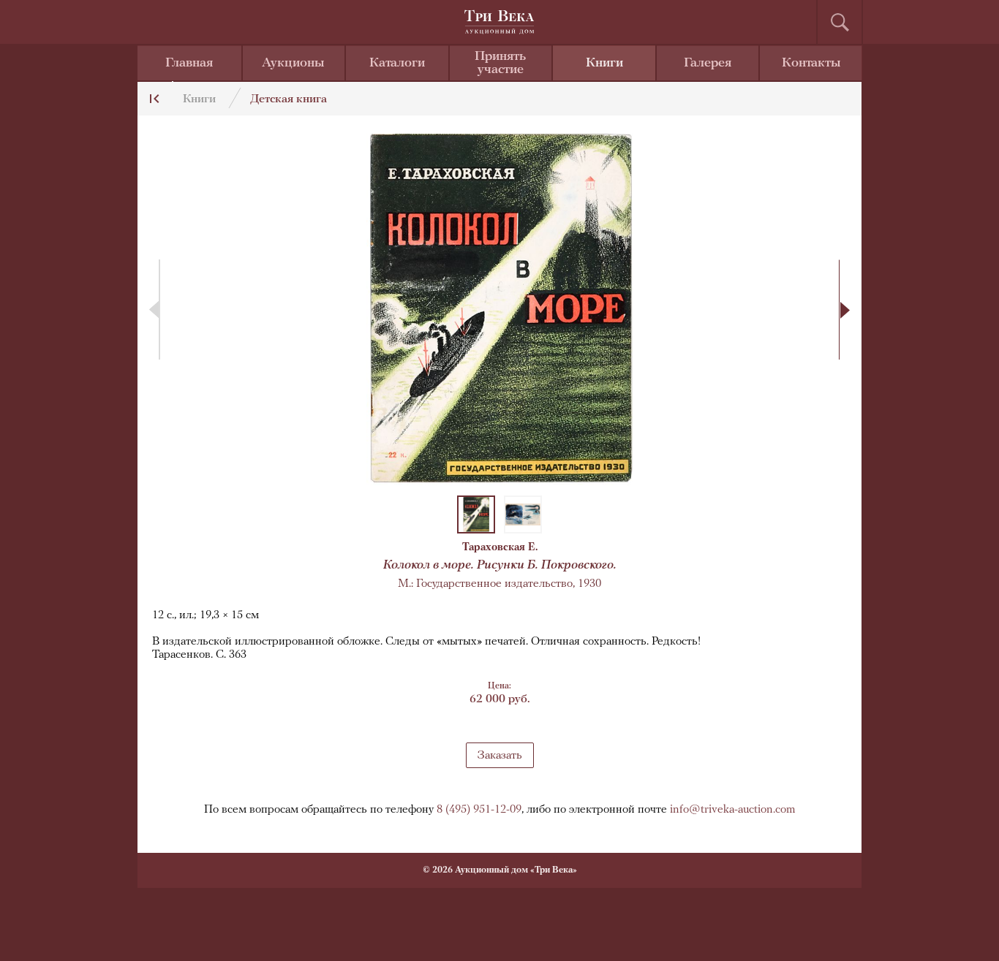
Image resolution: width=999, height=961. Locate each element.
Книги (604, 63)
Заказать (500, 755)
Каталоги (397, 63)
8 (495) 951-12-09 (479, 810)
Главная (189, 63)
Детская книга (288, 99)
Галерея (707, 63)
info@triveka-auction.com (733, 810)
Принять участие (500, 63)
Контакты (811, 63)
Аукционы (293, 63)
